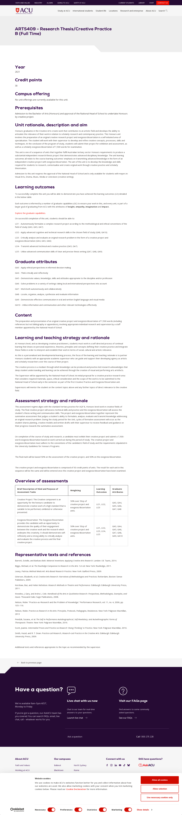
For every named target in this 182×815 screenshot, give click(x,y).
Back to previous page (31, 662)
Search (162, 10)
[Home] (24, 11)
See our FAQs (125, 717)
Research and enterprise (131, 10)
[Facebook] (107, 765)
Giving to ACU (63, 3)
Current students (126, 3)
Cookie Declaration (76, 789)
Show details (143, 810)
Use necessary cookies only (160, 797)
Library (142, 3)
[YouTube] (120, 765)
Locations (113, 10)
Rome (76, 770)
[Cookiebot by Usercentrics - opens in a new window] (17, 810)
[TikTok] (124, 765)
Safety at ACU (79, 3)
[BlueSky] (128, 765)
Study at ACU (64, 10)
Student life (101, 10)
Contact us (163, 3)
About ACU (151, 10)
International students (83, 10)
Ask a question (75, 736)
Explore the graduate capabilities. (30, 213)
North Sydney (80, 765)
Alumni (50, 3)
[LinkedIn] (116, 765)
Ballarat (57, 765)
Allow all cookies (160, 780)
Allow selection (160, 789)
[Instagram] (111, 765)
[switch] (78, 810)
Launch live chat (75, 717)
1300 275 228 (146, 736)
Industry (38, 3)
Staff (151, 3)
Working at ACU (22, 770)
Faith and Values (23, 3)
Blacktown (58, 770)
